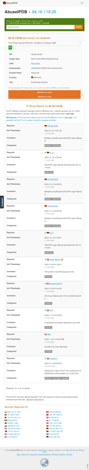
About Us (25, 454)
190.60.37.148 (13, 425)
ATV (51, 310)
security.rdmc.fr (56, 283)
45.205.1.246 (12, 423)
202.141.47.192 (13, 411)
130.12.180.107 (55, 428)
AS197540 (35, 63)
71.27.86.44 (12, 436)
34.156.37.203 (13, 414)
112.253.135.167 (56, 431)
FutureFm (53, 358)
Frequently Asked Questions (40, 454)
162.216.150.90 (13, 428)
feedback (2, 202)
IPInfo (54, 88)
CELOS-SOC (52, 125)
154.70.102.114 (13, 417)
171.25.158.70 (55, 425)
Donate (69, 454)
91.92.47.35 (54, 434)
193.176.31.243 (55, 423)
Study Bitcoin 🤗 (56, 259)
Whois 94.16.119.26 (44, 97)
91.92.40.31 (54, 417)
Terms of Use (70, 450)
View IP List (42, 450)
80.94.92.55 (12, 420)
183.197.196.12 (55, 414)
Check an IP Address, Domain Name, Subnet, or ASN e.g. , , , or (27, 22)
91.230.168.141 (13, 434)
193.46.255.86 (55, 411)
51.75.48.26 (54, 420)
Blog (18, 454)
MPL (49, 334)
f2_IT (52, 152)
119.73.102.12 (13, 431)
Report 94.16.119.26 (44, 92)
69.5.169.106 (54, 436)
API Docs (55, 454)
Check (78, 27)
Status (62, 454)
